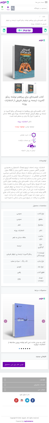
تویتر (27, 400)
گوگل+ (16, 400)
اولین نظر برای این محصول (13, 364)
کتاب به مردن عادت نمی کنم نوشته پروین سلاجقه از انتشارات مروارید (26, 343)
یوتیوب (22, 400)
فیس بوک (33, 400)
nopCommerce (28, 421)
